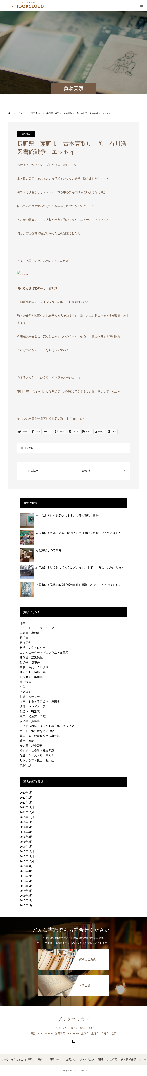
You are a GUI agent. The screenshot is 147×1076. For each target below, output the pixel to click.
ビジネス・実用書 (31, 677)
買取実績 (26, 134)
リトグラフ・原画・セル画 (37, 760)
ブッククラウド (73, 1019)
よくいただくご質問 (91, 1059)
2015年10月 (27, 861)
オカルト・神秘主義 (33, 672)
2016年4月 (26, 832)
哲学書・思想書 (30, 662)
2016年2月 (26, 841)
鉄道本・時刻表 (30, 711)
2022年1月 (26, 802)
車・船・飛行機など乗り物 (37, 731)
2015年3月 (26, 895)
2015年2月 (26, 900)
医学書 (24, 637)
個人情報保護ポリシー (133, 1059)
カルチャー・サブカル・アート (40, 628)
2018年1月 (26, 822)
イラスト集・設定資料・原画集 (40, 701)
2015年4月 (26, 890)
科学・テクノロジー (33, 647)
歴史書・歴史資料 (31, 745)
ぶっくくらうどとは (12, 1059)
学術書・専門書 (30, 632)
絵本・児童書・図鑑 (33, 716)
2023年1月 (26, 792)
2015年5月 (26, 885)
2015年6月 (26, 881)
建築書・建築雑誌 (31, 657)
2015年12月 (27, 851)
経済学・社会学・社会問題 (37, 750)
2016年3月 (26, 836)
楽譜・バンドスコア (33, 706)
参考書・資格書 (30, 721)
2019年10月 (27, 817)
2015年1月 (26, 905)
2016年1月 (26, 846)
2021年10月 (27, 812)
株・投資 (25, 681)
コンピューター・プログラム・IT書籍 (44, 652)
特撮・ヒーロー (30, 696)
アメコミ (25, 691)
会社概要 (112, 1059)
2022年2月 (26, 797)
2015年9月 (26, 866)
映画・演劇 (27, 740)
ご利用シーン (54, 1059)
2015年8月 (26, 871)
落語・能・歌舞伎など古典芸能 (40, 735)
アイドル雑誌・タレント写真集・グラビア (47, 725)
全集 (22, 686)
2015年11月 (27, 856)
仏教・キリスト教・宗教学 (37, 755)
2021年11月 (27, 807)
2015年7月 (26, 875)
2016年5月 (26, 826)
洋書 (22, 623)
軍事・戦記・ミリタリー (35, 667)
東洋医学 (25, 642)
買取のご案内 (35, 1059)
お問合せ (71, 1059)
